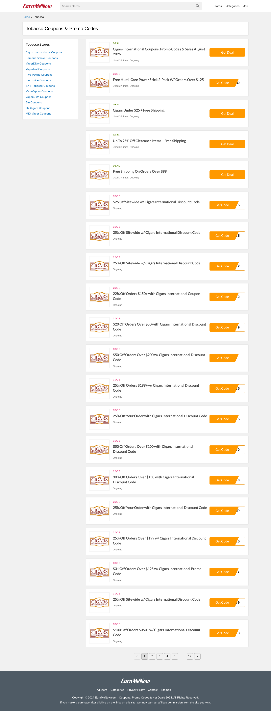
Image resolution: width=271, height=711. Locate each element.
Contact (153, 689)
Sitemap (166, 689)
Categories (232, 6)
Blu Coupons (34, 102)
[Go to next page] (197, 656)
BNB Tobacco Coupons (40, 85)
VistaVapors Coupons (39, 91)
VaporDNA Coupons (38, 63)
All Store (102, 689)
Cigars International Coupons (44, 52)
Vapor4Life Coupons (38, 96)
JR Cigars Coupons (38, 108)
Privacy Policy (136, 689)
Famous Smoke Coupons (42, 58)
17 (189, 656)
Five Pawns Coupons (39, 74)
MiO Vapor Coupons (38, 113)
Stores (218, 6)
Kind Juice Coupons (38, 80)
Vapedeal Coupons (38, 69)
